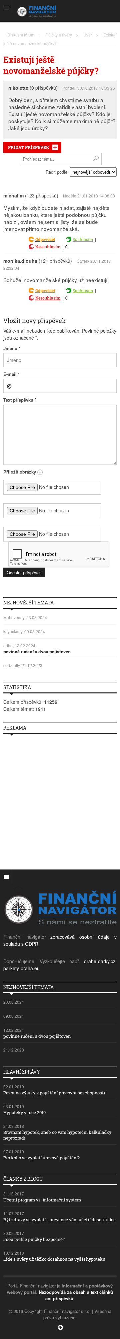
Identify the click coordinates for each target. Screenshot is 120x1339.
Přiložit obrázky (20, 472)
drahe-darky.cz (99, 961)
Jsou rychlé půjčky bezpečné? (34, 1239)
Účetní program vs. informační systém (42, 1200)
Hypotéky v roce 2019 (24, 1112)
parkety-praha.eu (21, 968)
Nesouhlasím (47, 246)
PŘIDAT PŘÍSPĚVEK (28, 147)
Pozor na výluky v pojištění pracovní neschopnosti (54, 1093)
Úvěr (87, 34)
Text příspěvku (19, 400)
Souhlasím (83, 239)
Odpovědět (45, 239)
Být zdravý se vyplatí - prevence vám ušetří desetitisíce (59, 1220)
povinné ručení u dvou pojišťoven (37, 652)
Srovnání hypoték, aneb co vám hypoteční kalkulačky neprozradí (57, 1135)
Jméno (11, 348)
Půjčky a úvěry (59, 34)
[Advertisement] (60, 799)
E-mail (11, 374)
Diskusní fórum (20, 34)
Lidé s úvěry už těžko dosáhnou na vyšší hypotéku (54, 1259)
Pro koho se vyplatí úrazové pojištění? (41, 1158)
